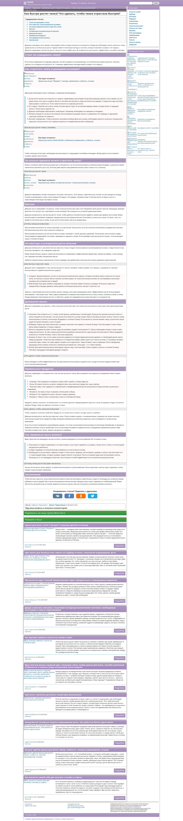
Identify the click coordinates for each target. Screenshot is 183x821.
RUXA (30, 2)
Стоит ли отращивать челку (39, 22)
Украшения (133, 21)
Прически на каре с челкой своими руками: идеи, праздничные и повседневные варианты (71, 580)
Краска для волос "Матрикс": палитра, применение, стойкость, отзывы (66, 81)
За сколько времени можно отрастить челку (45, 27)
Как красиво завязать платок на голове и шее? (48, 637)
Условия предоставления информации (39, 819)
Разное (131, 40)
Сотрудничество (74, 804)
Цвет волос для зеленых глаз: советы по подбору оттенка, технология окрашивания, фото (70, 552)
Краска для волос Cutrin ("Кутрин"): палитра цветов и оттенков (56, 525)
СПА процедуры (135, 33)
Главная (74, 3)
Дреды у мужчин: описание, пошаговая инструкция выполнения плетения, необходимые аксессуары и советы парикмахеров (70, 608)
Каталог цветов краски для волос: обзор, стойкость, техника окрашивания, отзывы (67, 749)
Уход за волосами (136, 26)
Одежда (132, 14)
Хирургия (133, 45)
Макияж (132, 31)
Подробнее (119, 546)
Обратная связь (30, 806)
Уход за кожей (134, 12)
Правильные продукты (37, 36)
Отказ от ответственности (64, 819)
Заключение (33, 40)
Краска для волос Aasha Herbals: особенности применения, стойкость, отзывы (69, 140)
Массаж (32, 29)
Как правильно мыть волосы (39, 38)
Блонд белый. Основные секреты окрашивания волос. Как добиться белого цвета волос (69, 722)
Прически (28, 547)
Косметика (133, 23)
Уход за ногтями (135, 28)
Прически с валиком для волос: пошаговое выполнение (53, 694)
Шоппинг (132, 16)
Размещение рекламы (76, 806)
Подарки (132, 19)
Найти (156, 3)
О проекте (82, 3)
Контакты (92, 3)
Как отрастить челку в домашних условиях (44, 25)
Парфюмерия (134, 35)
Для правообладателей (76, 807)
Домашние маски (35, 33)
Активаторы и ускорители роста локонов (44, 31)
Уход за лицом (135, 42)
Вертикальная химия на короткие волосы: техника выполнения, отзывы (67, 183)
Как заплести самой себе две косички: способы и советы (53, 777)
